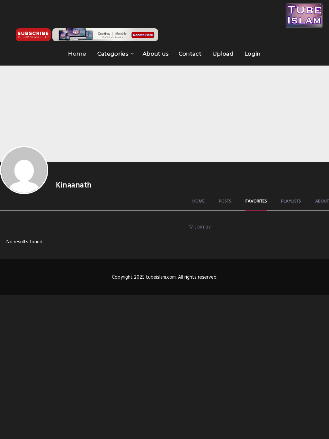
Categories (113, 53)
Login (253, 53)
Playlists (291, 201)
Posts (225, 201)
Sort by (202, 227)
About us (156, 53)
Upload (223, 53)
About (322, 201)
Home (77, 53)
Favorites (256, 201)
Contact (190, 53)
